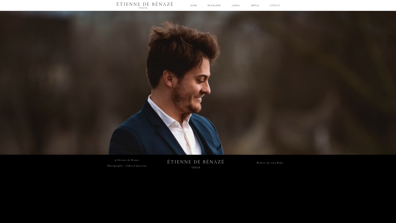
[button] (255, 5)
